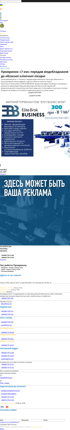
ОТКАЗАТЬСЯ (14, 422)
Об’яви (2, 64)
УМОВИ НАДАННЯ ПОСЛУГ (10, 391)
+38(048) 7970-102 (7, 314)
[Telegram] (35, 18)
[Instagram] (35, 14)
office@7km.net (6, 304)
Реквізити (3, 44)
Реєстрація (4, 20)
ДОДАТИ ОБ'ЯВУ (35, 96)
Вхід (1, 23)
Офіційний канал (6, 378)
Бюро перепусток (6, 49)
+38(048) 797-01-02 (7, 368)
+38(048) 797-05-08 (7, 332)
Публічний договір (6, 42)
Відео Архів (4, 53)
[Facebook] (35, 13)
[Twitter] (35, 15)
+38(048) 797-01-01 (7, 364)
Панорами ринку (6, 51)
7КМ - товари (4, 383)
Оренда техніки (5, 57)
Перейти (3, 174)
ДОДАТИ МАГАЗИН (35, 93)
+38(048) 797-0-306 (7, 353)
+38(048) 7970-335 (7, 298)
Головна (3, 31)
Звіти (2, 46)
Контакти (3, 66)
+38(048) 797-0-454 (7, 356)
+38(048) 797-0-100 (7, 397)
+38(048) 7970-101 (7, 311)
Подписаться (4, 422)
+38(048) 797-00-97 (7, 345)
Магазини (3, 62)
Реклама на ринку (6, 60)
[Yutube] (35, 17)
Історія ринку (4, 38)
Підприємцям (5, 40)
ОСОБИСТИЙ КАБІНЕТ (8, 394)
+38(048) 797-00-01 (7, 339)
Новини (3, 33)
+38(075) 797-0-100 (7, 400)
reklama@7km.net (7, 359)
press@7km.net (6, 325)
